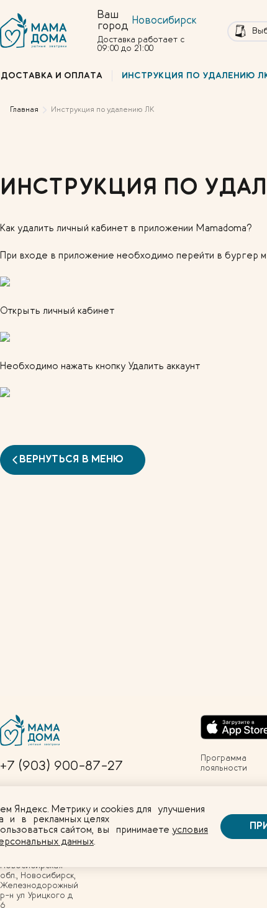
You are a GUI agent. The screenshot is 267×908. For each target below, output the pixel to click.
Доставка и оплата (51, 75)
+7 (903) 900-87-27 (61, 766)
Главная (24, 110)
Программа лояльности (224, 763)
